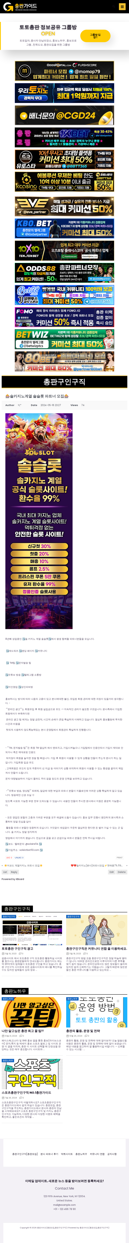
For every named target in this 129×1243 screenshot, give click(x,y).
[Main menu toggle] (122, 6)
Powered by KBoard (13, 879)
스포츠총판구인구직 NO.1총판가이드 (26, 1093)
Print (120, 857)
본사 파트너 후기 (49, 1154)
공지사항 (112, 1154)
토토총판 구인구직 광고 (17, 949)
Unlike (19, 857)
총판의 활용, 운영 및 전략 (83, 1031)
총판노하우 (81, 1154)
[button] (113, 6)
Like (9, 857)
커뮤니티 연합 (97, 1154)
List (5, 872)
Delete (122, 872)
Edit (112, 872)
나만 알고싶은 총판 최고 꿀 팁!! (23, 1031)
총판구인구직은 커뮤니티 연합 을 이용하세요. (96, 949)
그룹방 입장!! (95, 36)
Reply (14, 872)
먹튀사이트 (67, 1154)
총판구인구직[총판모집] (25, 1154)
